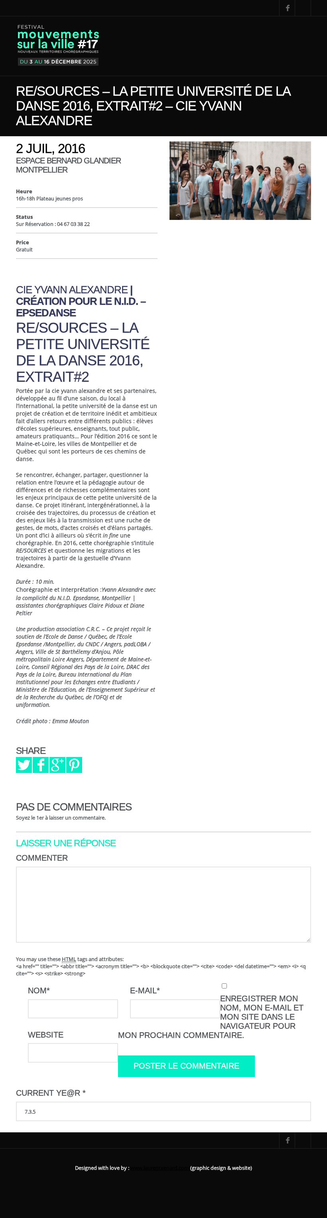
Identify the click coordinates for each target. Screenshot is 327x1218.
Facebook (287, 8)
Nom (39, 990)
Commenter (42, 857)
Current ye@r (51, 1093)
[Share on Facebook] (41, 765)
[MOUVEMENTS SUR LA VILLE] (58, 46)
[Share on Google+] (57, 765)
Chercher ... (303, 8)
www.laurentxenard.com (160, 1167)
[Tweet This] (24, 765)
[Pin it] (74, 765)
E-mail (145, 990)
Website (45, 1034)
